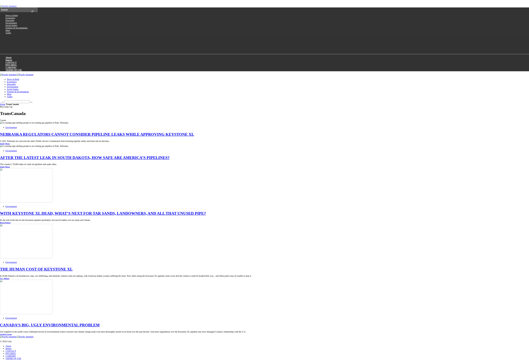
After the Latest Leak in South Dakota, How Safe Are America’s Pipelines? (85, 157)
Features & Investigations (17, 28)
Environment (11, 23)
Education (10, 20)
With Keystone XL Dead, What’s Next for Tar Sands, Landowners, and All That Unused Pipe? (103, 213)
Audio (8, 33)
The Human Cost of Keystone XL (36, 269)
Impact (9, 60)
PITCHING (11, 65)
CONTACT (11, 62)
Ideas (8, 30)
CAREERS (11, 67)
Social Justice (11, 25)
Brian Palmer (5, 223)
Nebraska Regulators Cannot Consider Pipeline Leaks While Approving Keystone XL (97, 134)
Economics (10, 18)
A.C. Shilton (4, 279)
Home (2, 104)
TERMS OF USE (14, 70)
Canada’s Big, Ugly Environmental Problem (50, 325)
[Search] (32, 10)
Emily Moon (5, 144)
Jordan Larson (6, 334)
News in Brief (12, 15)
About (8, 57)
